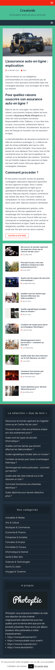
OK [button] (31, 666)
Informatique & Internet (16, 552)
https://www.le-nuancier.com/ (22, 644)
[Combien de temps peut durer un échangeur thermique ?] (12, 332)
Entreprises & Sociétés (16, 537)
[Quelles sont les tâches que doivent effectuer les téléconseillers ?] (12, 301)
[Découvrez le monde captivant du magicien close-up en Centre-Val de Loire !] (12, 254)
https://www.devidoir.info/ (20, 647)
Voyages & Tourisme (15, 571)
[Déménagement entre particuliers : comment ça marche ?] (12, 347)
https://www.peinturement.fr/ (22, 637)
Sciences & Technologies (17, 562)
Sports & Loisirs (13, 566)
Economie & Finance (15, 532)
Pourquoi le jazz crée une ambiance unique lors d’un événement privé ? (32, 265)
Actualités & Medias (15, 517)
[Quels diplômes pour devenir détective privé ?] (12, 394)
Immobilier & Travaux (15, 547)
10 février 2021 (13, 70)
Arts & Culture (12, 522)
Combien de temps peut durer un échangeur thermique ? (34, 326)
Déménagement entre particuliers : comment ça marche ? (32, 342)
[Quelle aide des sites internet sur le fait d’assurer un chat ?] (12, 363)
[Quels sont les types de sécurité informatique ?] (12, 285)
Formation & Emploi (15, 542)
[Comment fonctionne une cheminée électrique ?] (12, 378)
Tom (24, 70)
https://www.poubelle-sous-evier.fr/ (25, 640)
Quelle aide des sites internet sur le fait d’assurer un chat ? (34, 357)
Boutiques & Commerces (17, 527)
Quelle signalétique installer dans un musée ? (33, 310)
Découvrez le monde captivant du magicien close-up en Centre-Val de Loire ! (34, 249)
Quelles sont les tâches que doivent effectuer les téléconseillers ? (33, 296)
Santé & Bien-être (14, 557)
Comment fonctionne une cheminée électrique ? (32, 372)
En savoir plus (41, 666)
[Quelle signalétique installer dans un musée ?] (12, 316)
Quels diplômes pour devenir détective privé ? (34, 388)
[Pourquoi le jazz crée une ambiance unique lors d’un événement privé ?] (12, 270)
